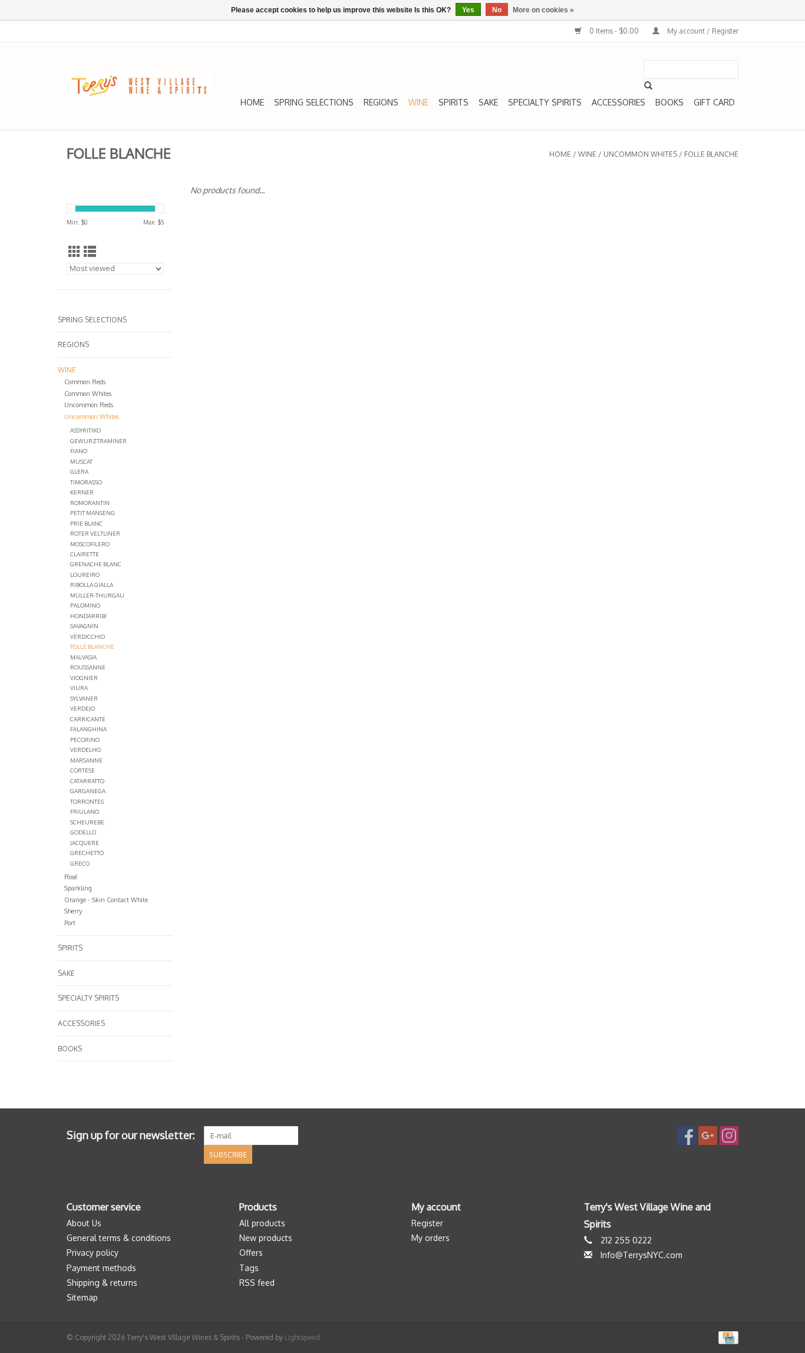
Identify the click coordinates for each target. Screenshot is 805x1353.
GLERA (79, 471)
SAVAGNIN (84, 625)
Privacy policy (92, 1253)
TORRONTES (87, 801)
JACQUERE (84, 842)
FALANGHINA (88, 728)
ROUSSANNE (87, 667)
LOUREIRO (85, 574)
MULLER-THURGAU (97, 595)
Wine (418, 102)
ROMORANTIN (90, 502)
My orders (430, 1238)
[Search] (648, 85)
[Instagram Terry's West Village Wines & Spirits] (729, 1135)
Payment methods (101, 1268)
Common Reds (84, 382)
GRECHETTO (87, 852)
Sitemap (82, 1297)
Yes (468, 10)
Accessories (618, 102)
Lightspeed (302, 1337)
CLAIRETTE (84, 553)
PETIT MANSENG (92, 512)
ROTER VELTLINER (95, 533)
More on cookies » (543, 10)
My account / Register (701, 31)
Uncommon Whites (640, 154)
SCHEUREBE (87, 822)
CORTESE (82, 770)
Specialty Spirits (545, 102)
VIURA (79, 687)
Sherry (73, 911)
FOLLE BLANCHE (711, 154)
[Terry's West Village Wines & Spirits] (139, 86)
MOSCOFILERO (90, 543)
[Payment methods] (726, 1337)
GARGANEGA (87, 790)
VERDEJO (82, 708)
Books (669, 102)
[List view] (90, 251)
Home (252, 102)
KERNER (82, 492)
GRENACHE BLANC (95, 563)
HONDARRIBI (88, 615)
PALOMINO (85, 605)
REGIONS (381, 102)
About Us (84, 1223)
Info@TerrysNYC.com (641, 1255)
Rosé (70, 877)
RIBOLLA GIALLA (91, 584)
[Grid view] (74, 251)
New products (265, 1238)
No (497, 10)
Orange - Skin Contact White (106, 900)
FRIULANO (84, 811)
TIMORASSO (86, 482)
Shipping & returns (102, 1283)
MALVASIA (83, 657)
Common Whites (87, 394)
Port (69, 923)
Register (427, 1223)
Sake (488, 102)
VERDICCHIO (87, 636)
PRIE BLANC (86, 523)
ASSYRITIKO (85, 430)
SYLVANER (84, 698)
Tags (249, 1268)
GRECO (80, 863)
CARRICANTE (87, 718)
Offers (251, 1253)
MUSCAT (81, 461)
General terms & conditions (119, 1238)
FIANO (78, 450)
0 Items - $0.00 (614, 31)
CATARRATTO (87, 780)
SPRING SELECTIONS (314, 102)
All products (262, 1223)
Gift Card (714, 102)
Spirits (453, 102)
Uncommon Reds (88, 405)
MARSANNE (86, 760)
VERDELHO (85, 749)
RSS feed (257, 1283)
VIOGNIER (84, 677)
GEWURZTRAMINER (98, 440)
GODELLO (83, 832)
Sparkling (78, 888)
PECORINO (85, 739)
